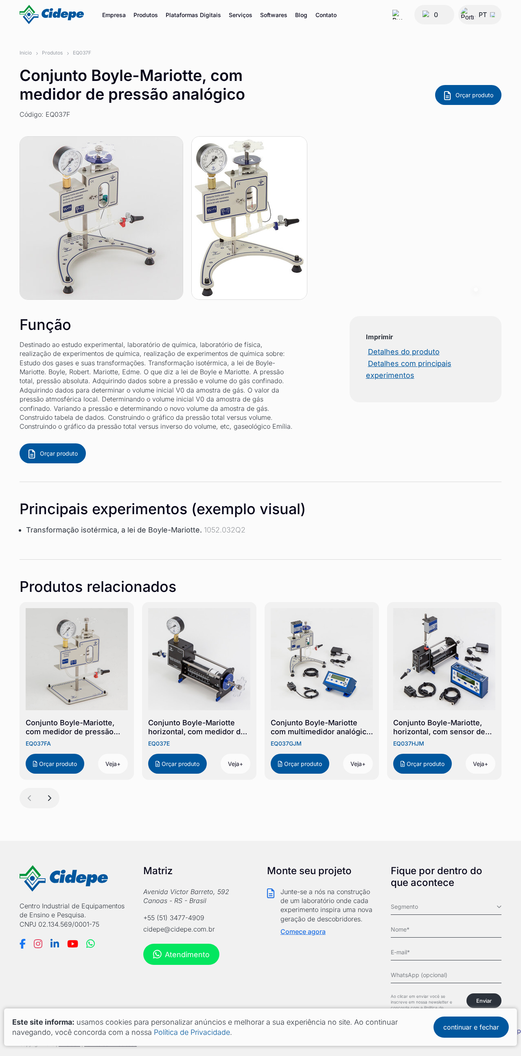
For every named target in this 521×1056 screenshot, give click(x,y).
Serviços (240, 14)
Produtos (146, 14)
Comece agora (303, 931)
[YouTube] (72, 944)
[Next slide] (49, 798)
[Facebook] (23, 944)
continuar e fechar (471, 1027)
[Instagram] (38, 944)
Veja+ (112, 763)
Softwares (273, 14)
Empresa (114, 14)
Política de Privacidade (192, 1032)
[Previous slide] (30, 798)
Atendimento (187, 954)
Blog (301, 14)
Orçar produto (474, 95)
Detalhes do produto (404, 351)
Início (26, 53)
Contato (326, 14)
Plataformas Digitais (193, 14)
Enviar (484, 1000)
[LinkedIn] (54, 944)
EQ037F (82, 53)
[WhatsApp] (90, 944)
